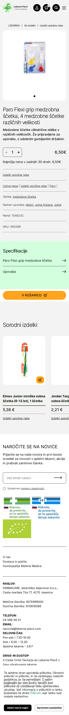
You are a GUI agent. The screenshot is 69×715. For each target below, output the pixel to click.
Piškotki (35, 693)
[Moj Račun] (37, 7)
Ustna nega (10, 186)
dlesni (29, 205)
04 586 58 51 (12, 620)
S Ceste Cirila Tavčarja (18, 660)
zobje (57, 205)
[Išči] (56, 7)
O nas (6, 557)
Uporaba (9, 271)
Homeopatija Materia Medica (22, 566)
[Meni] (64, 8)
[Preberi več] (24, 360)
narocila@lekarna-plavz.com (22, 628)
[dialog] (34, 690)
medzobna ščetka (24, 196)
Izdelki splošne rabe (51, 25)
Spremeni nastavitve (49, 707)
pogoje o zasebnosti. (33, 488)
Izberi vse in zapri (17, 707)
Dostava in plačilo (15, 561)
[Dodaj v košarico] (40, 379)
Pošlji (58, 477)
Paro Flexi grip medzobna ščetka (27, 260)
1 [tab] (34, 96)
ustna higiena (44, 205)
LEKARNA (14, 25)
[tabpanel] (34, 57)
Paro (53, 186)
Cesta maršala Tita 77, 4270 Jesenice (28, 592)
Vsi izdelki (29, 25)
